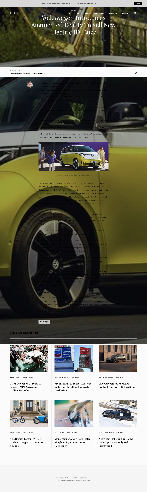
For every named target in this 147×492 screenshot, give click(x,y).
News (78, 13)
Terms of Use (86, 480)
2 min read (118, 377)
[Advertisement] (74, 52)
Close (138, 3)
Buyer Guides (99, 13)
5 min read (30, 377)
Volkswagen (44, 322)
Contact (68, 480)
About (63, 480)
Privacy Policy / (77, 480)
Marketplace (112, 13)
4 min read (118, 433)
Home (70, 13)
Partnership (125, 13)
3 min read (74, 377)
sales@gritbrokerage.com (87, 3)
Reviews (87, 13)
